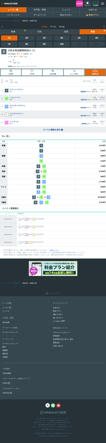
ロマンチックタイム (17, 105)
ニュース (66, 10)
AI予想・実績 (40, 10)
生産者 (5, 357)
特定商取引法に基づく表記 (63, 339)
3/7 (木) (53, 27)
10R (62, 44)
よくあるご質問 (59, 321)
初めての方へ (66, 15)
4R (61, 38)
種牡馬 (5, 354)
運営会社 (56, 343)
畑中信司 (83, 115)
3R (44, 38)
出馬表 (11, 74)
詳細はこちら (54, 250)
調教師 (5, 350)
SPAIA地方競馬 (50, 436)
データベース (39, 15)
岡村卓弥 (83, 107)
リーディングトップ (10, 344)
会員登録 (79, 3)
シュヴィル (14, 121)
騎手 (4, 347)
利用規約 (56, 336)
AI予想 (32, 74)
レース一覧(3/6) (14, 21)
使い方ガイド (58, 318)
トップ (3, 21)
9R (44, 44)
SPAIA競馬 (7, 373)
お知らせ (93, 10)
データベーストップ (10, 332)
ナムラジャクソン (16, 113)
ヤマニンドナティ (16, 89)
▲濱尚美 (83, 123)
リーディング (13, 15)
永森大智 (83, 99)
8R (26, 44)
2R (26, 38)
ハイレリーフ (15, 97)
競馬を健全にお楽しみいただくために (53, 429)
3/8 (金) (62, 27)
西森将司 (83, 91)
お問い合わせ (58, 346)
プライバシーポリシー (61, 332)
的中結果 (6, 322)
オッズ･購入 (74, 74)
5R (79, 38)
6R (96, 38)
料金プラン (57, 311)
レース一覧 (13, 10)
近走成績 (53, 74)
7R (9, 44)
